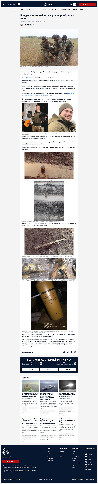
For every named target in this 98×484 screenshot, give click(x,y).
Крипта (68, 369)
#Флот (48, 412)
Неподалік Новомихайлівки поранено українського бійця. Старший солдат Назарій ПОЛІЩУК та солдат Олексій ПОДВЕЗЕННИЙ (46, 134)
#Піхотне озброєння (50, 435)
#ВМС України (69, 409)
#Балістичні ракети (62, 409)
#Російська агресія (39, 21)
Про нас (54, 9)
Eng (75, 4)
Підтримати (86, 4)
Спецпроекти (46, 9)
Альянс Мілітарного (64, 9)
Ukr (71, 4)
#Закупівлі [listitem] (74, 453)
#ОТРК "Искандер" (69, 411)
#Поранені (33, 21)
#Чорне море (24, 409)
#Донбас (29, 21)
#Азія (23, 435)
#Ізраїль (60, 435)
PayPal (49, 369)
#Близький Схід (70, 433)
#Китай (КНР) (34, 435)
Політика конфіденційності (78, 479)
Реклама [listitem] (62, 451)
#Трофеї (48, 437)
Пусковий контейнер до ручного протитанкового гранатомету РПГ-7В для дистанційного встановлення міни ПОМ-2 (47, 256)
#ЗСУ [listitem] (73, 451)
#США (44, 412)
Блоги (28, 9)
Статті (22, 9)
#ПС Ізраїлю (65, 435)
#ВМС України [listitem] (75, 456)
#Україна (45, 21)
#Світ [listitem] (73, 460)
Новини (16, 9)
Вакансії (81, 9)
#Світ (41, 412)
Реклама (74, 9)
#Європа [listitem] (74, 465)
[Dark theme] (19, 4)
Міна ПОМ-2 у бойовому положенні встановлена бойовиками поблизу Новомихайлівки (40, 180)
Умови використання (91, 479)
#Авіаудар (61, 433)
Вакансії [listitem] (61, 456)
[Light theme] (17, 4)
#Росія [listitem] (73, 467)
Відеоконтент (36, 9)
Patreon (30, 369)
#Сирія (60, 437)
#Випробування (43, 435)
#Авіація (65, 433)
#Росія (74, 411)
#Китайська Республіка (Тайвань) (27, 437)
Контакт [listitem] (61, 453)
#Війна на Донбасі (23, 21)
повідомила (29, 77)
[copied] (41, 363)
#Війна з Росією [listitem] (76, 463)
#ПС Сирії (69, 435)
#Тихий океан (24, 438)
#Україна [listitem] (74, 458)
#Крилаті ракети (62, 411)
